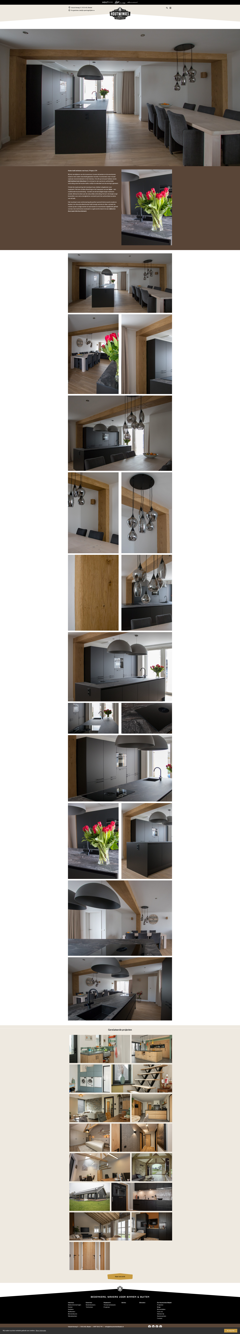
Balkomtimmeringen (74, 1305)
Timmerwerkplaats (110, 1305)
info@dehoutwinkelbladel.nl (114, 1326)
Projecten (107, 1307)
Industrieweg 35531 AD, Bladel (79, 1326)
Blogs (159, 1307)
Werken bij (160, 1314)
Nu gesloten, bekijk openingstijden (82, 10)
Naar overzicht (120, 1276)
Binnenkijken (161, 1309)
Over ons (160, 1311)
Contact (159, 1318)
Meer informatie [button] (41, 1330)
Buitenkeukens (90, 1305)
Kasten (70, 1307)
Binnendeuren (72, 1314)
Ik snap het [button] (230, 1330)
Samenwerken (161, 1316)
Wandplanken (72, 1316)
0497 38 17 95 (98, 1326)
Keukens (71, 1309)
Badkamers (71, 1311)
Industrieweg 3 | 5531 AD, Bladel (81, 7)
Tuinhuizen (89, 1307)
